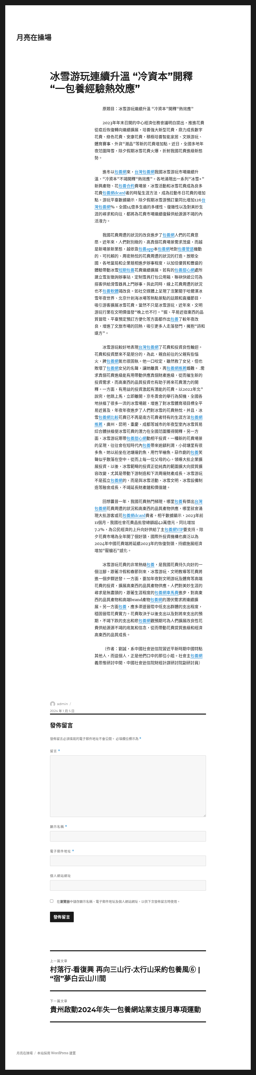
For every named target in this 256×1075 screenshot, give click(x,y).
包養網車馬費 (166, 592)
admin (62, 704)
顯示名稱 (58, 827)
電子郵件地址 (62, 851)
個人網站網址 (60, 876)
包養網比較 (108, 417)
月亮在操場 (34, 37)
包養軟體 (110, 291)
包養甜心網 (184, 270)
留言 (55, 751)
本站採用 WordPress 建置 (56, 1053)
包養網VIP (173, 529)
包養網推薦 (176, 368)
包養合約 (126, 185)
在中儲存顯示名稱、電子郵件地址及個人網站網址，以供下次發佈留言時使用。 (118, 901)
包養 (174, 319)
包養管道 (186, 248)
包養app (146, 248)
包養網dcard (114, 192)
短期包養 (126, 270)
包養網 (120, 171)
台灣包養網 (144, 171)
